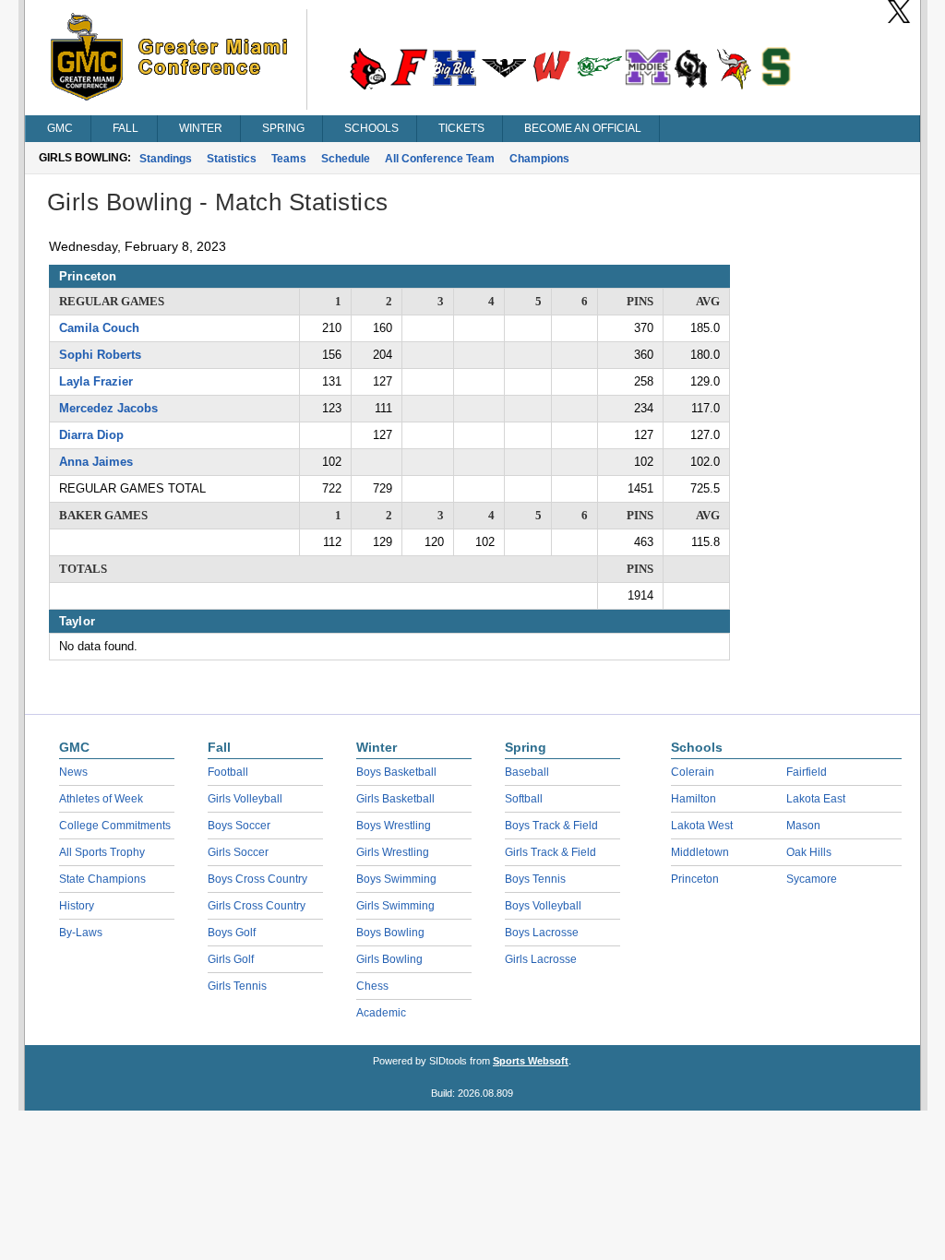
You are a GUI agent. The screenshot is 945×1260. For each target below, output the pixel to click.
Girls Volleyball (245, 798)
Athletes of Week (101, 798)
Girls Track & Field (550, 852)
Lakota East (815, 798)
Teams (288, 158)
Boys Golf (232, 932)
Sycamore (811, 879)
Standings (165, 158)
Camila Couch (99, 328)
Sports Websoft (530, 1060)
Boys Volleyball (543, 905)
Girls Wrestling (392, 852)
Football (228, 772)
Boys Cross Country (257, 879)
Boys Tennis (535, 879)
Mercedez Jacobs (108, 408)
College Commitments (115, 825)
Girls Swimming (395, 905)
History (76, 905)
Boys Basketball (396, 772)
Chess (372, 986)
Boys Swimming (396, 879)
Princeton (695, 879)
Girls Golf (231, 959)
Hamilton (693, 798)
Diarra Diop (91, 435)
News (73, 772)
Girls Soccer (238, 852)
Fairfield (806, 772)
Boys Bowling (390, 932)
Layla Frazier (96, 381)
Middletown (700, 852)
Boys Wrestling (393, 825)
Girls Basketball (395, 798)
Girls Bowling (389, 959)
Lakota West (702, 825)
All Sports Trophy (102, 852)
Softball (524, 798)
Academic (381, 1012)
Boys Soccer (239, 825)
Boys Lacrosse (542, 932)
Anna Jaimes (96, 462)
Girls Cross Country (256, 905)
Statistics (232, 158)
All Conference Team (440, 158)
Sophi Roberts (100, 355)
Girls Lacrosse (541, 959)
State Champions (102, 879)
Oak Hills (808, 852)
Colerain (692, 772)
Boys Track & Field (551, 825)
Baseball (527, 772)
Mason (803, 825)
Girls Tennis (237, 986)
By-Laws (80, 932)
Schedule (345, 158)
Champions (539, 158)
